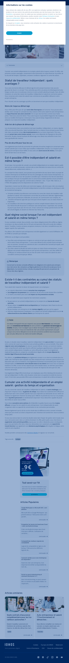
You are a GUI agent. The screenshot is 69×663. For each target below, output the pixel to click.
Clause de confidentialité (13, 18)
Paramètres (9, 14)
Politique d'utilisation (48, 16)
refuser (41, 18)
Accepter (17, 23)
